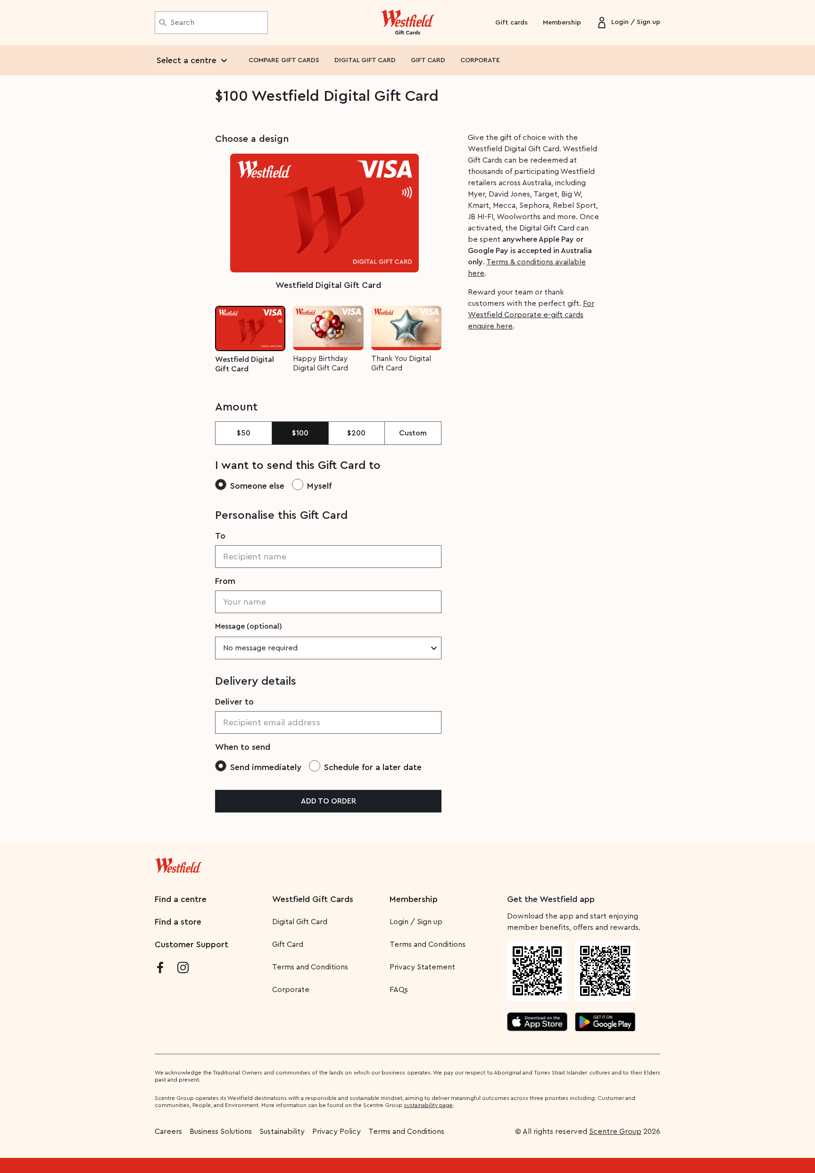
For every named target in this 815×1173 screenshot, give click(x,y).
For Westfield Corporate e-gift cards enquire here (531, 315)
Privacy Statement (422, 967)
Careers (168, 1131)
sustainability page (428, 1105)
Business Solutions (221, 1131)
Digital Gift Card (299, 922)
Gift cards (511, 22)
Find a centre (181, 899)
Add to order (328, 801)
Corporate (290, 989)
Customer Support (191, 944)
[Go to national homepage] (178, 863)
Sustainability (282, 1131)
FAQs (399, 989)
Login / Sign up (416, 922)
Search (182, 22)
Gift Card (287, 944)
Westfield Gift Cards (312, 899)
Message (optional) (248, 626)
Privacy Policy (336, 1131)
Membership (562, 22)
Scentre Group (615, 1131)
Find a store (178, 922)
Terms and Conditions (310, 967)
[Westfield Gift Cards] (408, 23)
